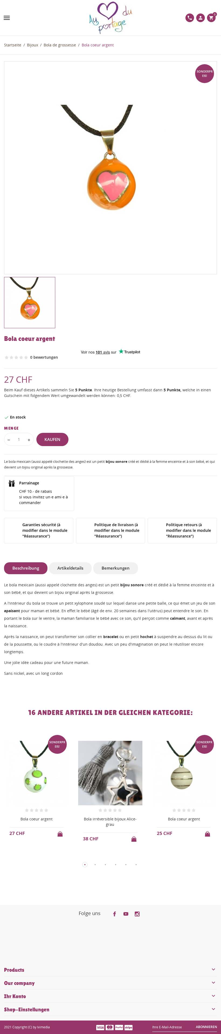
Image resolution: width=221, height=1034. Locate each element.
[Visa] (100, 1027)
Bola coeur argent (36, 818)
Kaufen (52, 439)
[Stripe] (129, 1027)
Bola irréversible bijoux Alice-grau (110, 821)
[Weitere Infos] (41, 855)
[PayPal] (119, 1027)
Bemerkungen (116, 568)
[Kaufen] (61, 832)
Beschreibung (25, 568)
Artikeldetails (70, 568)
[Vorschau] (31, 856)
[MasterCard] (110, 1027)
